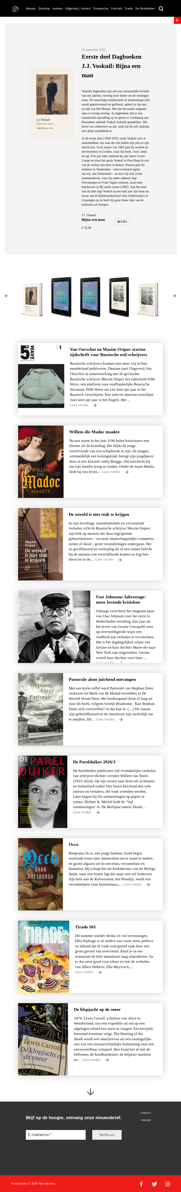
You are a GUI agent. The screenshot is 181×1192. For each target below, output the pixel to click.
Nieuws (31, 8)
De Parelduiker (145, 8)
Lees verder (79, 405)
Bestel (122, 221)
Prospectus (101, 8)
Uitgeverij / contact (78, 8)
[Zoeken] (161, 9)
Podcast (116, 8)
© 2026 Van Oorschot (41, 1183)
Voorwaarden (19, 1183)
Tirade (128, 8)
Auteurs (58, 8)
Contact (146, 1113)
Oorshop (44, 8)
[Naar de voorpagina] (14, 9)
